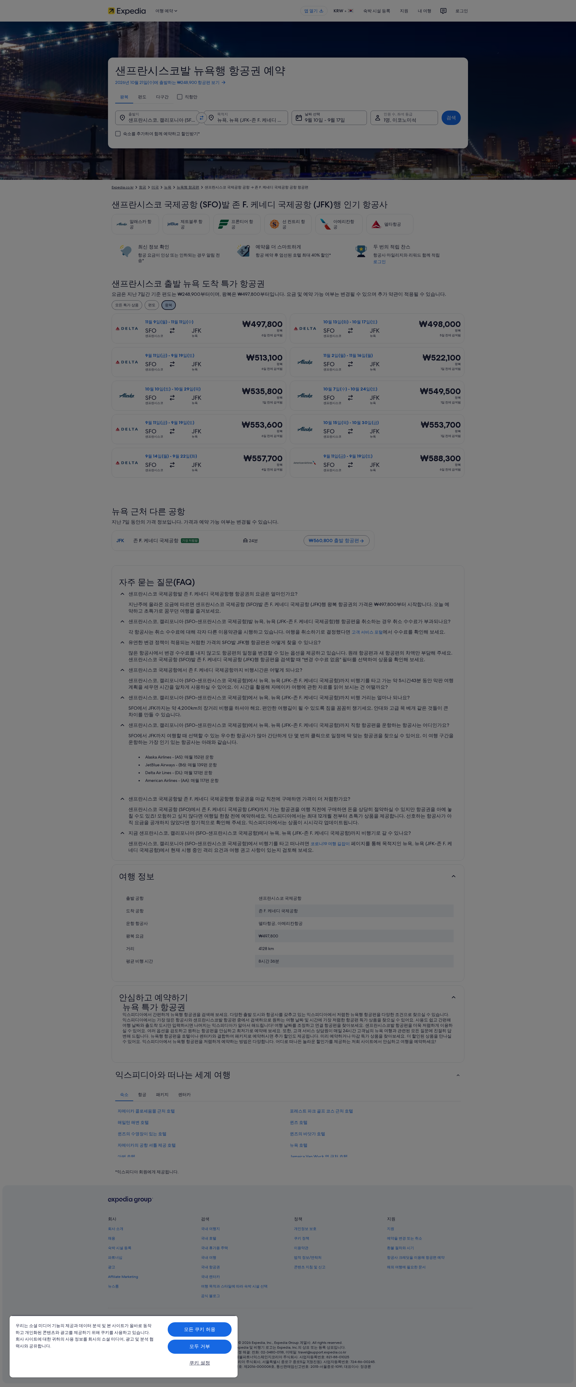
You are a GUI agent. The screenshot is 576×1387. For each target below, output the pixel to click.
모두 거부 (199, 1346)
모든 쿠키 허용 (199, 1329)
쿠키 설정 (199, 1363)
